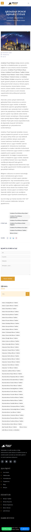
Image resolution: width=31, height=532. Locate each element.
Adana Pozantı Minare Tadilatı (10, 320)
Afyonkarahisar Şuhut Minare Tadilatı (12, 424)
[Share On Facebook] (7, 238)
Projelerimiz (6, 481)
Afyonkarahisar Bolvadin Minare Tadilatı (12, 379)
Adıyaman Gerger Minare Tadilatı (10, 350)
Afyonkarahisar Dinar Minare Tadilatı (12, 385)
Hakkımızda (6, 475)
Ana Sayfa (6, 472)
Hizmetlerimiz (7, 478)
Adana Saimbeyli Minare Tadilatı (10, 323)
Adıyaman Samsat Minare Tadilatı (11, 362)
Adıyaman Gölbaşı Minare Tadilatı (11, 353)
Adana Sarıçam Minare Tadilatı (10, 326)
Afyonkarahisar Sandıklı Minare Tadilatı (12, 403)
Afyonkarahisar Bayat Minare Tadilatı (12, 373)
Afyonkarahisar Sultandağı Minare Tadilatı (13, 409)
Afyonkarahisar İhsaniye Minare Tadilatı (12, 418)
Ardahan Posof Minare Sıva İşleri (18, 227)
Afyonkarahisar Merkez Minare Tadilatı (12, 400)
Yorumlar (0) (6, 54)
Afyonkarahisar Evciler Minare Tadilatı (12, 391)
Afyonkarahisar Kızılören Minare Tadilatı (12, 397)
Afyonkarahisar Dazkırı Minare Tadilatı (12, 382)
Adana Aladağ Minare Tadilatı (10, 302)
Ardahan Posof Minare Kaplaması (19, 220)
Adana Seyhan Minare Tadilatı (10, 329)
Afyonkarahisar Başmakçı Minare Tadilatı (13, 376)
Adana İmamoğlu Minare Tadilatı (10, 344)
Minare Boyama (7, 501)
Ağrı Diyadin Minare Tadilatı (9, 427)
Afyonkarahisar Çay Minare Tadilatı (11, 412)
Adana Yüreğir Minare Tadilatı (10, 338)
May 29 (4, 56)
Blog (4, 484)
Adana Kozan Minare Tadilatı (9, 317)
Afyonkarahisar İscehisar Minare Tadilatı (12, 421)
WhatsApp (7, 529)
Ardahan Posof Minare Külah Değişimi (17, 224)
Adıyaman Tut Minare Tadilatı (10, 368)
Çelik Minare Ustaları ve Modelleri (10, 430)
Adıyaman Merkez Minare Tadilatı (11, 359)
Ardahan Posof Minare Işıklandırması (16, 216)
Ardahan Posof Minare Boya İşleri (19, 213)
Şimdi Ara (25, 529)
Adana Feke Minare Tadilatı (9, 308)
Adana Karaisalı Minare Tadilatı (10, 311)
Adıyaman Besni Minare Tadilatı (10, 347)
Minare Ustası (13, 233)
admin (10, 52)
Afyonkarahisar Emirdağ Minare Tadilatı (12, 388)
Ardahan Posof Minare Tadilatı (18, 230)
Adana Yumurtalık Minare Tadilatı (11, 335)
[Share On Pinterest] (16, 238)
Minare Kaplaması (8, 505)
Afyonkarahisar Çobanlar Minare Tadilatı (13, 415)
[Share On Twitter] (10, 238)
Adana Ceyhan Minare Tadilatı (10, 305)
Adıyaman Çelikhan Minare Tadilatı (11, 370)
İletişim (5, 487)
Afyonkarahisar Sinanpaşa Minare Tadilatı (13, 406)
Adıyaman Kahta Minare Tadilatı (10, 356)
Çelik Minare (6, 511)
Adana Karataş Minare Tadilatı (10, 314)
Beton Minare (7, 508)
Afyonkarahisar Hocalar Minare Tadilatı (12, 394)
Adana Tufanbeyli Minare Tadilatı (11, 332)
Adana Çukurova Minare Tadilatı (10, 341)
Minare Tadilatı (7, 498)
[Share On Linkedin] (13, 238)
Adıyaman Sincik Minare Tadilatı (10, 365)
